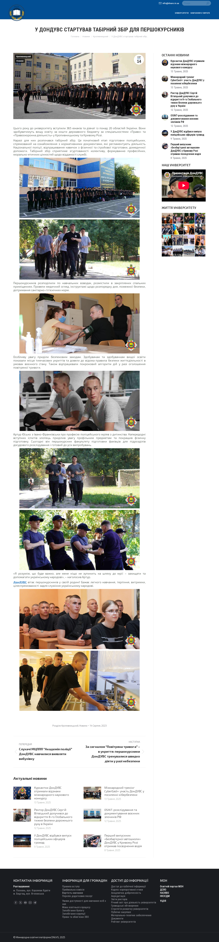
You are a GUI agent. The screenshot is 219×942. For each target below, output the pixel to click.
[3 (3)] (167, 240)
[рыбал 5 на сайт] (189, 218)
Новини (19, 61)
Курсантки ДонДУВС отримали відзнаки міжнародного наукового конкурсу (51, 793)
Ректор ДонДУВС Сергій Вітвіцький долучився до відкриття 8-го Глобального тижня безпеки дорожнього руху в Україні (53, 817)
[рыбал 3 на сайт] (167, 229)
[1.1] (189, 240)
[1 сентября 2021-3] (189, 251)
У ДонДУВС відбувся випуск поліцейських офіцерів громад (53, 839)
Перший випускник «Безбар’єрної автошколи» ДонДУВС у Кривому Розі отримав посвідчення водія (123, 841)
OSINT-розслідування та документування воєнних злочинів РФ (121, 813)
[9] (200, 240)
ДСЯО (163, 889)
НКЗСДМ (165, 896)
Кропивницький (23, 56)
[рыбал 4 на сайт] (167, 218)
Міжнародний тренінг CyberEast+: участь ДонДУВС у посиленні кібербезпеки (124, 791)
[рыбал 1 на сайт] (200, 218)
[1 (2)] (178, 240)
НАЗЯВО (164, 892)
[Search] (207, 3)
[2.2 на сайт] (200, 229)
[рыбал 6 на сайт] (178, 218)
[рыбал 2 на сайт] (178, 229)
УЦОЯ (163, 900)
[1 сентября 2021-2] (200, 251)
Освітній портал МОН (171, 886)
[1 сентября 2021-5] (167, 251)
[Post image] (22, 793)
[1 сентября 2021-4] (178, 251)
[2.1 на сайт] (189, 229)
